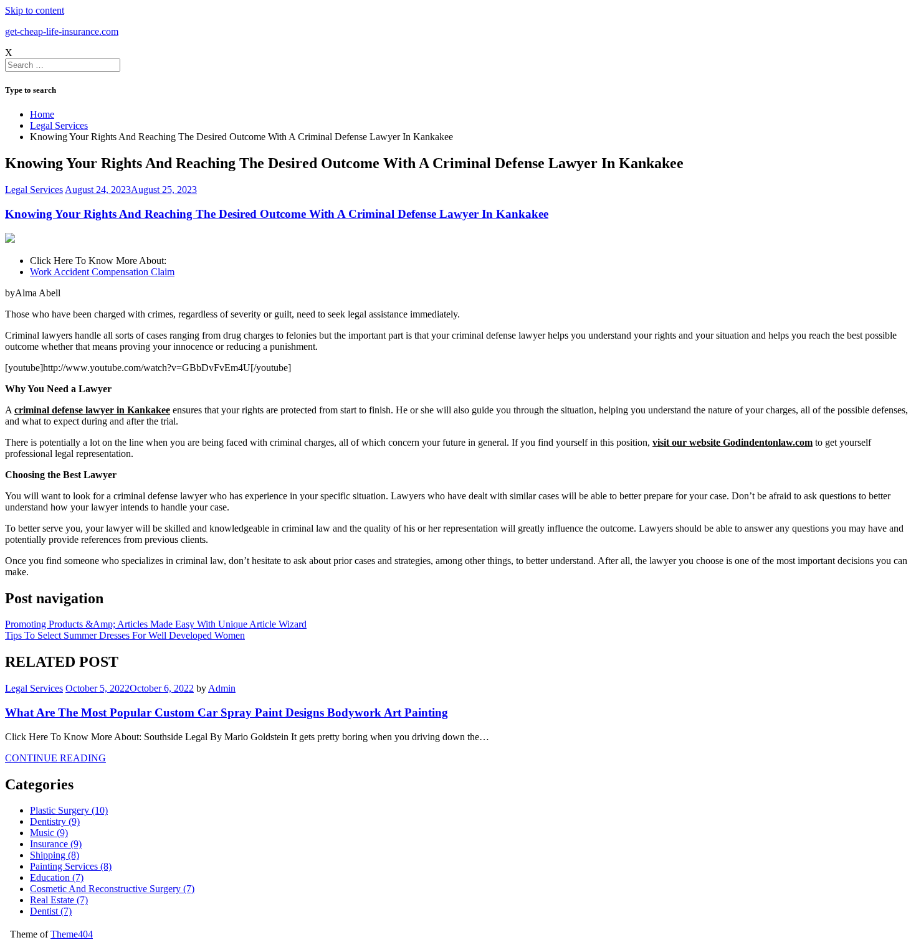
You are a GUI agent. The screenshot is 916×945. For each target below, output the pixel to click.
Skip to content (34, 10)
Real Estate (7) (59, 900)
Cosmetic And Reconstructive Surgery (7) (112, 888)
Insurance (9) (56, 844)
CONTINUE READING (55, 758)
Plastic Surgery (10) (69, 810)
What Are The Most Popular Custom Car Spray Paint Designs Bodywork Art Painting (226, 712)
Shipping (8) (54, 855)
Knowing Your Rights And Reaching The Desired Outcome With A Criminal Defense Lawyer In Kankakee (276, 213)
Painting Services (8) (71, 866)
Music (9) (49, 832)
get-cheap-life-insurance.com (61, 31)
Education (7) (56, 877)
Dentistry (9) (55, 821)
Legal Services (34, 189)
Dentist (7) (51, 911)
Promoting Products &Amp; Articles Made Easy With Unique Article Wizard (156, 624)
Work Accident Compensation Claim (102, 271)
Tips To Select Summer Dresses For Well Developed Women (125, 635)
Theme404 (71, 934)
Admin (222, 688)
